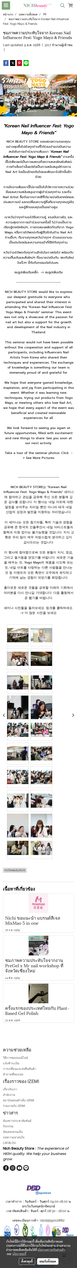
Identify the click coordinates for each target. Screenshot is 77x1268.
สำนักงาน (9, 1095)
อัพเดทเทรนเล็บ (13, 1132)
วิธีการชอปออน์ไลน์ (15, 1058)
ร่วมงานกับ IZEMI (14, 1106)
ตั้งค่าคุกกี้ (27, 1261)
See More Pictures (40, 458)
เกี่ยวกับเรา (10, 1089)
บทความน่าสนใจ (13, 1137)
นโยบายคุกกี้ (19, 1254)
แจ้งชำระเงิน (11, 1063)
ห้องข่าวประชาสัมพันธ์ (17, 1121)
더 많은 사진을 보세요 (41, 613)
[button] (61, 5)
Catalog (9, 1143)
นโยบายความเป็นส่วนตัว (51, 1249)
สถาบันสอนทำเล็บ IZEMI (18, 1100)
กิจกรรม (8, 1126)
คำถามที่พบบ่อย (13, 1074)
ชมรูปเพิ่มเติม (54, 272)
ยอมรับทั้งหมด (47, 1261)
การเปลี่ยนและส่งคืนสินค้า (19, 1069)
